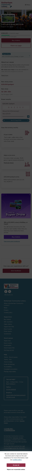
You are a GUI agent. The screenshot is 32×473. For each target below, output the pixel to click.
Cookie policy (8, 312)
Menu (28, 5)
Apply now (7, 341)
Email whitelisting (9, 364)
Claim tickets (8, 324)
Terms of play (8, 362)
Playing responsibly (10, 371)
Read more (4, 75)
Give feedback (16, 271)
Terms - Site (8, 359)
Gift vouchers (8, 322)
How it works (8, 329)
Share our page (16, 46)
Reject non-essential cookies (16, 469)
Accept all (16, 465)
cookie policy (17, 460)
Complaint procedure (10, 369)
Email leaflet (7, 345)
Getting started (9, 350)
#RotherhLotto (8, 295)
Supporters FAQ (9, 326)
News (5, 308)
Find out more (8, 163)
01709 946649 (11, 389)
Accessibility (8, 367)
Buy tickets (16, 40)
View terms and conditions (12, 241)
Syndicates (7, 334)
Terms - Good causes (10, 357)
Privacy (6, 310)
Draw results (8, 331)
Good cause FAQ (9, 348)
